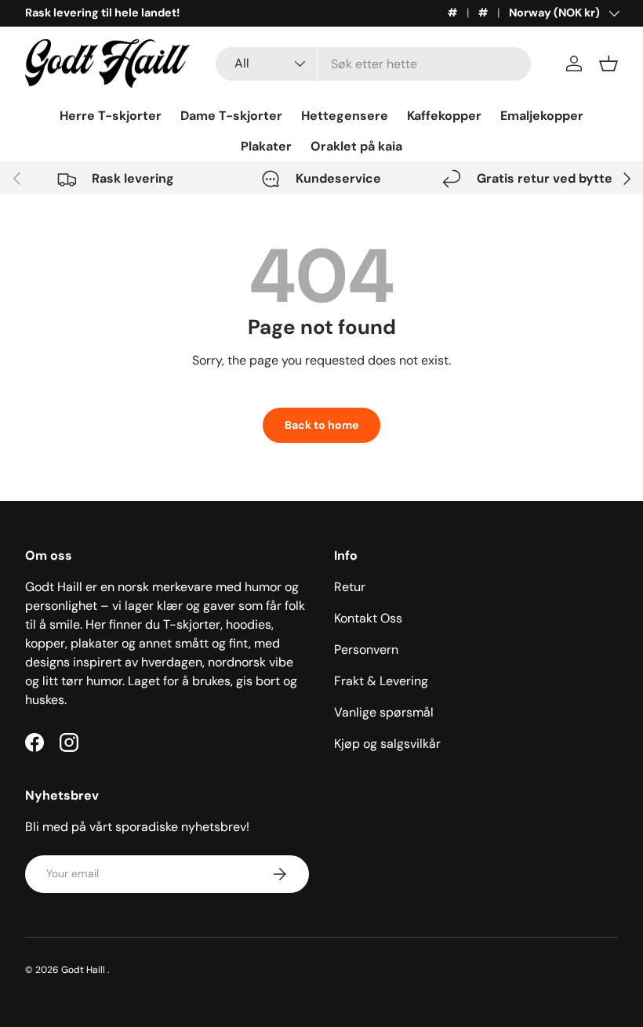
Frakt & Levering (381, 681)
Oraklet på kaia (356, 146)
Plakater (266, 146)
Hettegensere (344, 115)
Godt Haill (84, 969)
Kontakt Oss (368, 618)
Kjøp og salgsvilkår (387, 743)
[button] (608, 63)
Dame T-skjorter (231, 115)
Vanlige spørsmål (384, 712)
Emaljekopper (541, 115)
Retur (349, 587)
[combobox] (374, 64)
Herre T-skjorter (111, 115)
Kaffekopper (444, 115)
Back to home (321, 425)
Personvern (366, 649)
